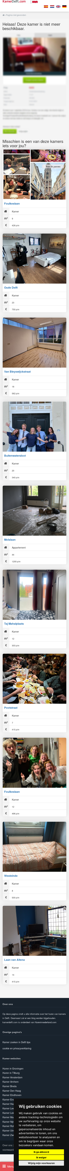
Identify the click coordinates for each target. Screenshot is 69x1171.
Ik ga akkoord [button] (41, 1151)
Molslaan (10, 539)
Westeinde (11, 876)
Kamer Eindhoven (12, 1095)
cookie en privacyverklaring (17, 1048)
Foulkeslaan (12, 203)
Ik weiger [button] (41, 1157)
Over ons (7, 1145)
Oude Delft (11, 287)
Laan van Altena (14, 960)
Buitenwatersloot (15, 455)
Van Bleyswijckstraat (17, 371)
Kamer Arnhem (11, 1081)
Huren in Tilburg (11, 1072)
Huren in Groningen (13, 1068)
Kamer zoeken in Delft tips (16, 1042)
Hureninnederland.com (45, 1022)
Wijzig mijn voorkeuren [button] (41, 1163)
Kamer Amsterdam (12, 1077)
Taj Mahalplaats (14, 624)
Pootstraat (10, 708)
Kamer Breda (10, 1086)
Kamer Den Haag (12, 1090)
